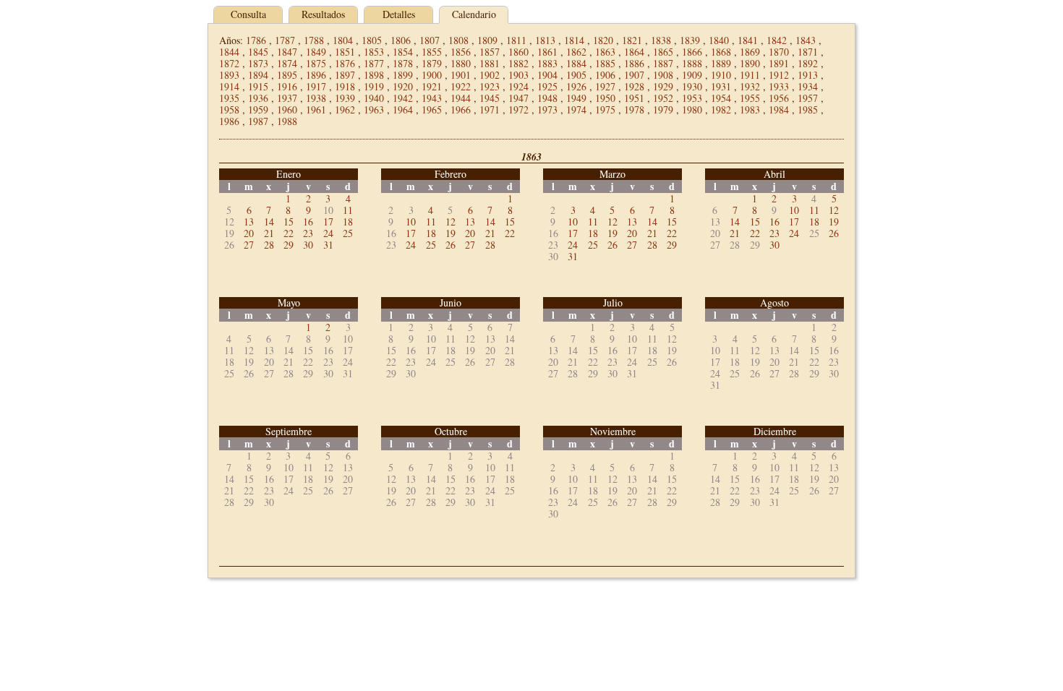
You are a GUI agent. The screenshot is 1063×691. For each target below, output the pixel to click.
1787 (285, 40)
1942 (403, 98)
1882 (518, 63)
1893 (229, 75)
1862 (576, 52)
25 (348, 233)
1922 (461, 86)
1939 (345, 98)
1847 (287, 52)
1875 (316, 63)
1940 (374, 98)
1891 (779, 63)
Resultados (323, 14)
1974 (576, 109)
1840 (719, 40)
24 (328, 233)
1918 (345, 86)
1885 (605, 63)
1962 (345, 109)
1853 (374, 52)
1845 (258, 52)
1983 (750, 109)
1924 (518, 86)
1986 (229, 121)
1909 (692, 75)
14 (269, 221)
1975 (605, 109)
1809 (487, 40)
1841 (748, 40)
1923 (489, 86)
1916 (287, 86)
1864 (634, 52)
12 (450, 221)
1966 (461, 109)
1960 (287, 109)
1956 (779, 98)
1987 (258, 121)
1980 (692, 109)
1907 (634, 75)
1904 (547, 75)
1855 (432, 52)
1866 (692, 52)
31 (328, 245)
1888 (692, 63)
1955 (750, 98)
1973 (547, 109)
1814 (574, 40)
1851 (345, 52)
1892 (808, 63)
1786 (256, 40)
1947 (518, 98)
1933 (779, 86)
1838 (661, 40)
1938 (316, 98)
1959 (258, 109)
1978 (634, 109)
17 (328, 221)
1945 (489, 98)
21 (269, 233)
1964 (403, 109)
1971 (489, 109)
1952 (663, 98)
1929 (663, 86)
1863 (605, 52)
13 (249, 221)
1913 (808, 75)
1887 (663, 63)
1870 (779, 52)
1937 (287, 98)
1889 (721, 63)
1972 (518, 109)
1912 (779, 75)
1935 (229, 98)
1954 (721, 98)
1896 (316, 75)
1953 (692, 98)
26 (450, 245)
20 (249, 233)
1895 (287, 75)
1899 (403, 75)
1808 (458, 40)
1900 (432, 75)
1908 (663, 75)
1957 (808, 98)
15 (288, 221)
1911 (750, 75)
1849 (316, 52)
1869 (750, 52)
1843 (805, 40)
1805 (372, 40)
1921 (432, 86)
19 (450, 233)
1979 (663, 109)
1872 (229, 63)
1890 (750, 63)
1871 (808, 52)
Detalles (399, 14)
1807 (429, 40)
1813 (545, 40)
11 (348, 210)
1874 (287, 63)
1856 (461, 52)
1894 (258, 75)
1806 (400, 40)
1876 (345, 63)
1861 (547, 52)
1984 (779, 109)
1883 (547, 63)
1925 (547, 86)
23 (308, 233)
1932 (750, 86)
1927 (605, 86)
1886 (634, 63)
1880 (461, 63)
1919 (374, 86)
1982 (721, 109)
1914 (229, 86)
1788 (314, 40)
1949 (576, 98)
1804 (343, 40)
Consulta (248, 14)
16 (308, 221)
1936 (258, 98)
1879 (432, 63)
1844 (229, 52)
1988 (287, 121)
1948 (547, 98)
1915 (258, 86)
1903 (518, 75)
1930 (692, 86)
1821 (632, 40)
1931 (721, 86)
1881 (489, 63)
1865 (663, 52)
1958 (229, 109)
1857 (489, 52)
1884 (576, 63)
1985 (808, 109)
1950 (605, 98)
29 (288, 245)
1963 (374, 109)
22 (288, 233)
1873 (258, 63)
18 (348, 221)
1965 (432, 109)
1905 (576, 75)
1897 (345, 75)
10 (411, 221)
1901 (461, 75)
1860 (518, 52)
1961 (316, 109)
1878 (403, 63)
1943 (432, 98)
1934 (808, 86)
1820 (603, 40)
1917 (316, 86)
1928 (634, 86)
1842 (777, 40)
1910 (721, 75)
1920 (403, 86)
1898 (374, 75)
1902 (489, 75)
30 (308, 245)
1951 (634, 98)
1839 (690, 40)
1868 (721, 52)
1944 (461, 98)
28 (269, 245)
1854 (403, 52)
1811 (516, 40)
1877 (374, 63)
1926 (576, 86)
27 (249, 245)
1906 (605, 75)
